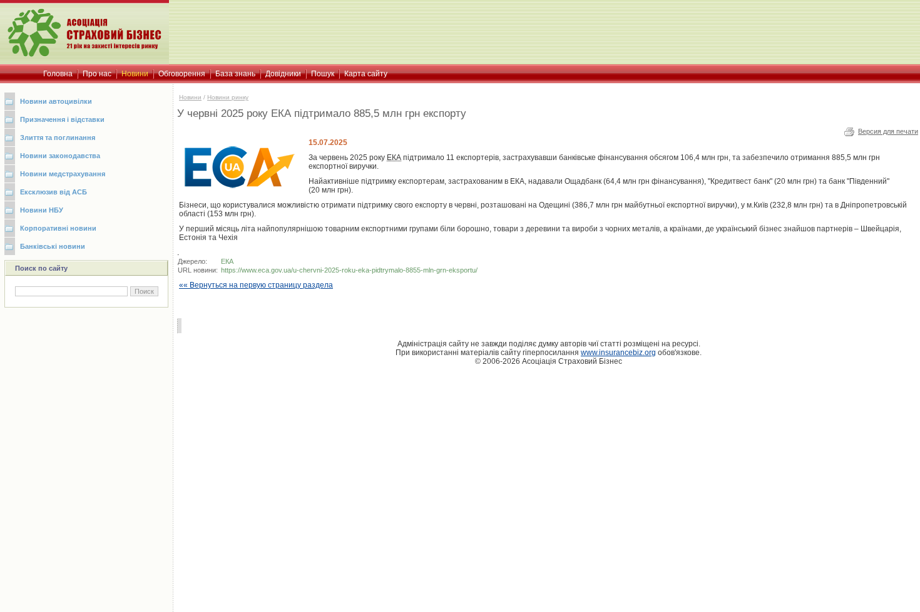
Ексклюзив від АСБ (53, 192)
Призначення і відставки (62, 119)
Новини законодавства (60, 155)
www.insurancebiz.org (618, 352)
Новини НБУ (41, 210)
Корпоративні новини (58, 228)
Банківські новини (52, 246)
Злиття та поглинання (57, 137)
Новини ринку (227, 97)
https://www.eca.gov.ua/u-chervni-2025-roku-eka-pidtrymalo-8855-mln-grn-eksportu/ (349, 270)
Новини (190, 97)
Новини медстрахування (62, 174)
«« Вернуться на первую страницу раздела (256, 285)
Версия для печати (888, 131)
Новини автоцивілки (56, 101)
